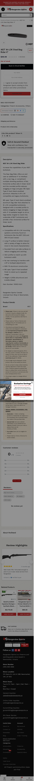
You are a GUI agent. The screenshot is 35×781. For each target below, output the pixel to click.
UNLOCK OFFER (22, 394)
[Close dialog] (32, 382)
